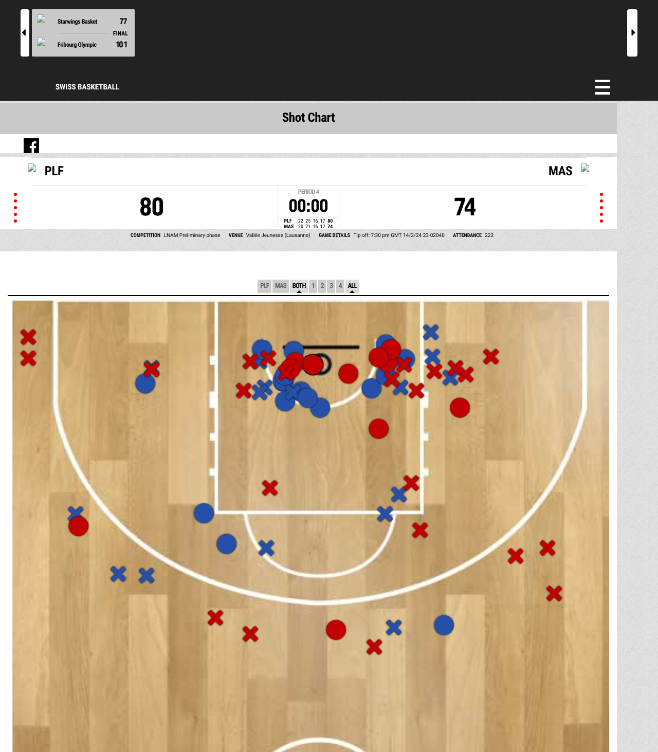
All (352, 286)
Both (299, 286)
